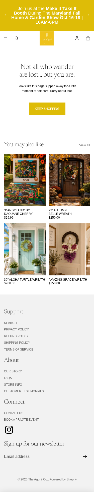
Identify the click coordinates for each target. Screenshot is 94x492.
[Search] (16, 38)
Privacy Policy (16, 329)
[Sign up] (85, 457)
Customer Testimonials (24, 391)
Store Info (13, 384)
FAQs (8, 378)
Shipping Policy (17, 343)
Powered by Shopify (63, 479)
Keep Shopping (47, 109)
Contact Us (13, 413)
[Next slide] (88, 15)
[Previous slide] (5, 15)
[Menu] (6, 38)
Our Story (13, 371)
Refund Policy (16, 336)
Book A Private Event (21, 419)
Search (10, 323)
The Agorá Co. (38, 479)
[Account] (76, 38)
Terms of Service (18, 349)
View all (84, 145)
